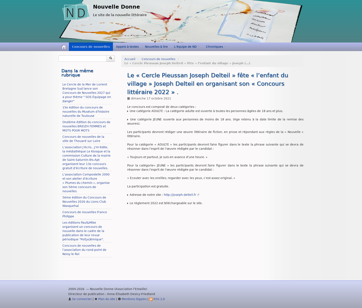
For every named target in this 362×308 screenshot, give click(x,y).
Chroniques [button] (215, 46)
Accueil (129, 59)
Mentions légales (134, 299)
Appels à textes (127, 46)
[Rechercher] (110, 58)
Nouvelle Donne (116, 7)
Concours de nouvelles (91, 46)
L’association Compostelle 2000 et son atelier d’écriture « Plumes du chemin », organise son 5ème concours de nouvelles (86, 183)
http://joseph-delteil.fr (180, 194)
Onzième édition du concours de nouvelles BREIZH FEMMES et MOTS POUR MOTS (86, 126)
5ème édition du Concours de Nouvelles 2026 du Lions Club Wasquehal (84, 201)
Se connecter (81, 299)
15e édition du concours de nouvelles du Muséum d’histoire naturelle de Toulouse (85, 111)
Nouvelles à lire (156, 46)
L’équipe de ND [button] (186, 46)
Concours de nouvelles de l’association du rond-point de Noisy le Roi (84, 250)
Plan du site (106, 299)
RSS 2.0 (159, 299)
